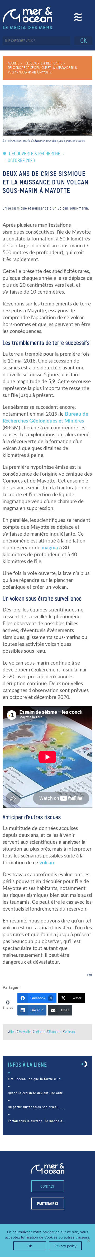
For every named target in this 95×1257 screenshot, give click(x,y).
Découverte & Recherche (43, 63)
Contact (47, 1186)
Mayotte (25, 1031)
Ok (29, 1246)
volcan (46, 862)
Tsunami (55, 1031)
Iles (12, 1031)
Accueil (13, 63)
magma (50, 547)
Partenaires (47, 1203)
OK (83, 40)
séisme (40, 1031)
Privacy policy (65, 1246)
